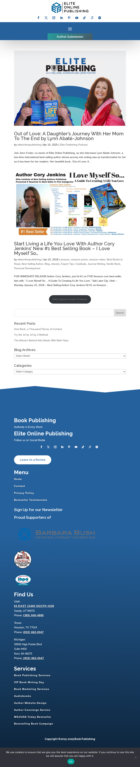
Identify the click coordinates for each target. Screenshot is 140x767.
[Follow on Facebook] (38, 18)
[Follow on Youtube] (77, 18)
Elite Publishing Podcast (74, 144)
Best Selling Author (32, 263)
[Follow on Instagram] (54, 18)
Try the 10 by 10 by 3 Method (31, 334)
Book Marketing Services (31, 689)
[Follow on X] (46, 18)
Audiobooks (22, 695)
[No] (135, 757)
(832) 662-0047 (33, 632)
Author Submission (70, 36)
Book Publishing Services (32, 675)
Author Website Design (30, 702)
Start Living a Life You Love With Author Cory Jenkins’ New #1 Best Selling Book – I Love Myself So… (64, 248)
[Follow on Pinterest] (69, 18)
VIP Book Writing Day (29, 682)
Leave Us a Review (32, 459)
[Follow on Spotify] (100, 18)
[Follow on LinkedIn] (61, 18)
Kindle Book (113, 263)
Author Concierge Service (32, 709)
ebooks (55, 263)
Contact (19, 485)
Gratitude (80, 263)
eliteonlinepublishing (29, 144)
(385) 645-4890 (33, 615)
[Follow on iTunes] (92, 18)
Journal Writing (96, 263)
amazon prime (79, 259)
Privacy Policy (24, 492)
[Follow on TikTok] (84, 18)
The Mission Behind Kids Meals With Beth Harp (41, 340)
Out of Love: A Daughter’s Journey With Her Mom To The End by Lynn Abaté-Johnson (69, 136)
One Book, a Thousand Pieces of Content (38, 329)
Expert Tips (67, 263)
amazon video (97, 259)
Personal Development (27, 268)
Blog (47, 263)
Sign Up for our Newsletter (38, 509)
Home (18, 479)
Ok (71, 761)
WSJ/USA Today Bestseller (32, 716)
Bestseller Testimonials (30, 499)
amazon (65, 259)
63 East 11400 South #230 (34, 606)
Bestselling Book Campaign (33, 723)
